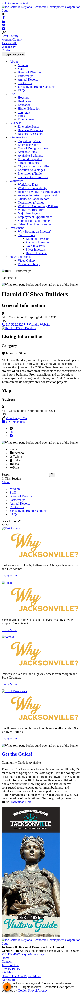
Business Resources (30, 130)
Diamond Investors (38, 238)
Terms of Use (10, 965)
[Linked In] (11, 460)
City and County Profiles (33, 166)
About (14, 61)
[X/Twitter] (11, 456)
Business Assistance (30, 133)
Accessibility (10, 979)
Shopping (24, 112)
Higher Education (29, 108)
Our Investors (26, 235)
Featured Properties (30, 159)
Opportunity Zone (29, 141)
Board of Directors (30, 72)
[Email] (11, 463)
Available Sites (27, 152)
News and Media (20, 257)
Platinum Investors (37, 242)
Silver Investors (36, 249)
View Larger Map (17, 418)
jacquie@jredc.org (32, 954)
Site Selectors (18, 137)
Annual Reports (28, 79)
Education (24, 105)
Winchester (9, 46)
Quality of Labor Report (33, 199)
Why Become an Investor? (35, 231)
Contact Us (25, 83)
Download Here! (21, 802)
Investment (17, 228)
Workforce (16, 181)
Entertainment (26, 119)
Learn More (9, 576)
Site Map (7, 972)
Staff (21, 68)
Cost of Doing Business (33, 148)
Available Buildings (30, 155)
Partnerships (25, 76)
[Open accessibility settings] (7, 987)
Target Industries (28, 162)
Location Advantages (31, 170)
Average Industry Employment (37, 195)
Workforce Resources (31, 209)
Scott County (10, 36)
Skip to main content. (15, 3)
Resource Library (29, 264)
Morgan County (12, 39)
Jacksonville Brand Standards (36, 86)
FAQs (21, 90)
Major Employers (29, 213)
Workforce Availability (32, 188)
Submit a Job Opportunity (34, 220)
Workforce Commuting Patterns (38, 206)
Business (15, 123)
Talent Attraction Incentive (34, 224)
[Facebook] (11, 452)
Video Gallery (27, 260)
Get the (17, 754)
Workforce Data (28, 184)
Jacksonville (9, 43)
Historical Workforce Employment (39, 191)
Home (5, 958)
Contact (6, 50)
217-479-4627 (11, 954)
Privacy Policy (11, 968)
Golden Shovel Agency (32, 990)
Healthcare (24, 101)
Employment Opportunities (35, 217)
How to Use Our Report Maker (22, 976)
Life (12, 94)
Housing (23, 97)
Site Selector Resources (33, 177)
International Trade (30, 173)
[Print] (11, 467)
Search (6, 474)
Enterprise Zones (28, 126)
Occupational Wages (31, 202)
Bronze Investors (36, 253)
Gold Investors (35, 246)
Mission (23, 65)
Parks (21, 115)
